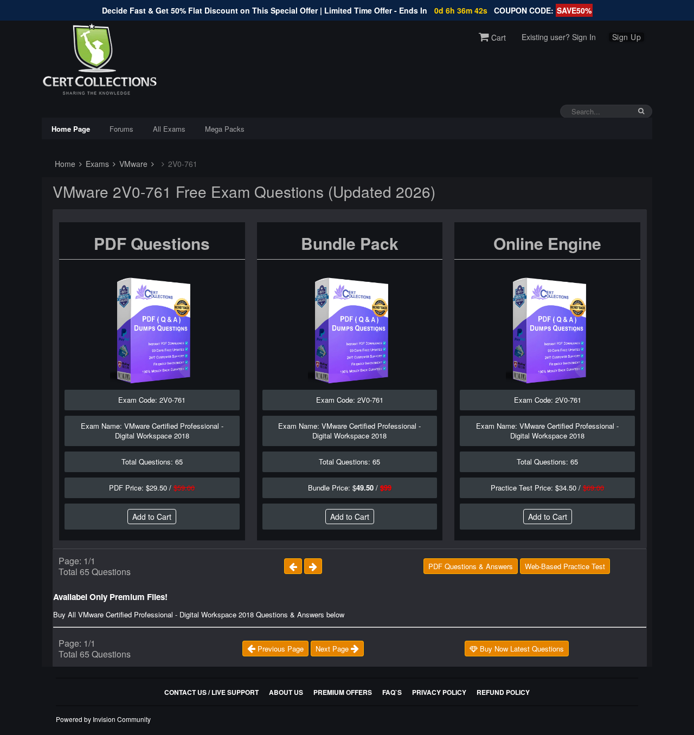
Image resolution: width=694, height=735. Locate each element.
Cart (497, 37)
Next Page (333, 648)
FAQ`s (392, 692)
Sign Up (626, 37)
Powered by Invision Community (103, 719)
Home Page (71, 129)
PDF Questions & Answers (470, 566)
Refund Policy (503, 692)
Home (64, 163)
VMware (132, 163)
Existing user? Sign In (559, 36)
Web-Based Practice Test (565, 566)
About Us (286, 692)
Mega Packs (225, 129)
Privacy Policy (439, 692)
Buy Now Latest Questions (521, 648)
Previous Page (279, 648)
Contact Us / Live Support (211, 692)
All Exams (169, 129)
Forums (121, 129)
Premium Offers (342, 692)
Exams (96, 163)
